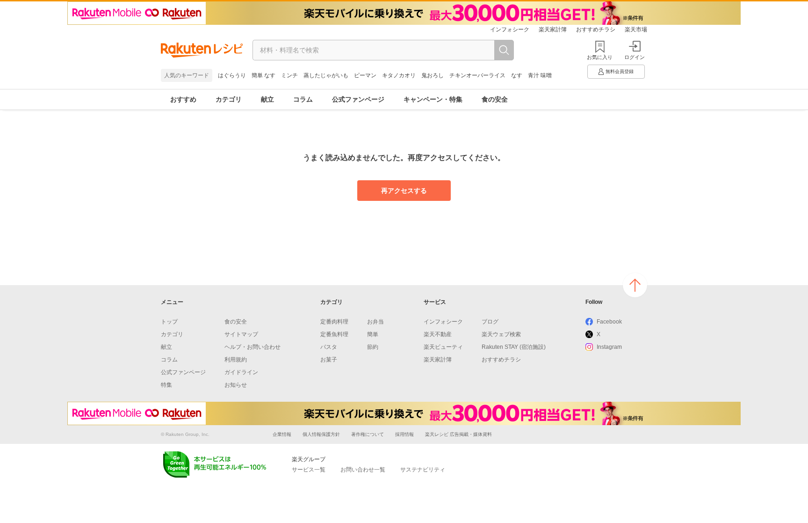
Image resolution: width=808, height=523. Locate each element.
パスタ (328, 347)
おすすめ (183, 99)
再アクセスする (404, 190)
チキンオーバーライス (477, 75)
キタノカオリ (399, 75)
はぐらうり (232, 75)
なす (516, 75)
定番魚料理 (334, 334)
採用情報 (404, 434)
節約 (372, 347)
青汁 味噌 (540, 75)
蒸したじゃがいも (325, 75)
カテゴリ (229, 99)
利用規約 (235, 359)
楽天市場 (636, 29)
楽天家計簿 (553, 29)
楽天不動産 (438, 334)
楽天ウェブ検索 (501, 334)
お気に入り (600, 57)
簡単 (372, 334)
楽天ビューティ (443, 347)
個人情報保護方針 (321, 434)
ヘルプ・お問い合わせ (252, 347)
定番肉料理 (334, 321)
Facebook (609, 321)
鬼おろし (432, 75)
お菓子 (328, 359)
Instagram (609, 347)
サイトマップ (241, 334)
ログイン (634, 57)
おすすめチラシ (595, 29)
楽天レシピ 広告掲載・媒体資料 (458, 434)
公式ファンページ (358, 99)
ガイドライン (241, 372)
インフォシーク (509, 29)
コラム (303, 99)
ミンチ (289, 75)
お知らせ (235, 385)
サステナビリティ (422, 469)
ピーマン (365, 75)
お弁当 (375, 321)
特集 (166, 385)
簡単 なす (263, 75)
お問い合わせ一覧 (362, 469)
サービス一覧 (308, 469)
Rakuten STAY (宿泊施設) (514, 347)
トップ (169, 321)
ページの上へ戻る (635, 285)
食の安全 (495, 99)
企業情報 (282, 434)
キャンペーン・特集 (433, 99)
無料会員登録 (620, 71)
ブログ (490, 321)
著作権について (367, 434)
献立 (267, 99)
